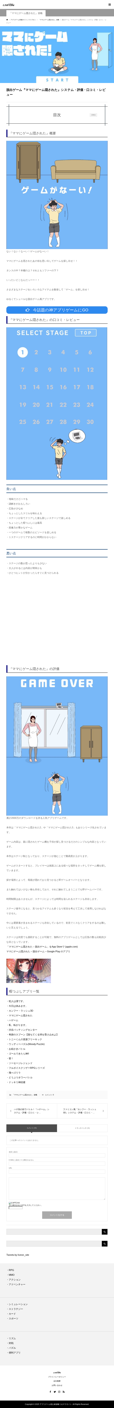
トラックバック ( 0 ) (82, 1128)
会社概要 (57, 1381)
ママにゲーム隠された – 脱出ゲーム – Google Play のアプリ (38, 951)
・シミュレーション (17, 1304)
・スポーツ (12, 1318)
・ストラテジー (14, 1309)
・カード (11, 1314)
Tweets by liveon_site (17, 1255)
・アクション (13, 1279)
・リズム (11, 1338)
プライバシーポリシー (57, 1377)
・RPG (10, 1270)
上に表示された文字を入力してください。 (26, 1205)
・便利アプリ (13, 1352)
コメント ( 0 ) (32, 1128)
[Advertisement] (57, 614)
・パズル (11, 1348)
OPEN (93, 115)
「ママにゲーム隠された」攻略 (26, 13)
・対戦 (10, 1343)
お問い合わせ (57, 1385)
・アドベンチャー (15, 1284)
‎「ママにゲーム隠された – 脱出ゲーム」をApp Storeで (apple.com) (42, 946)
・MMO (10, 1275)
